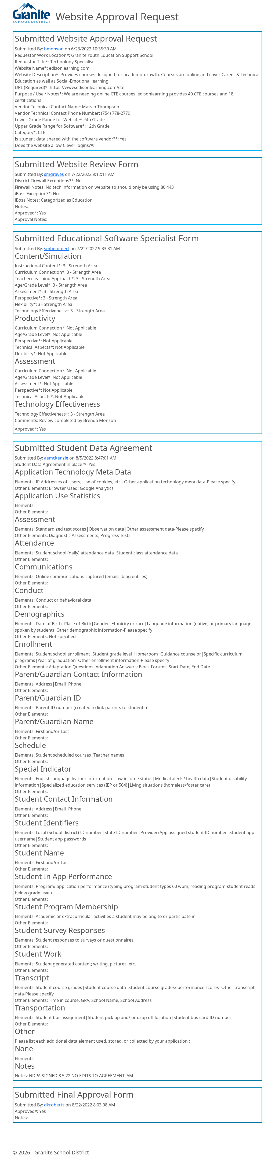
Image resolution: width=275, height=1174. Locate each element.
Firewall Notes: (30, 187)
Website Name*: (31, 68)
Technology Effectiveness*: (42, 311)
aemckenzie (56, 458)
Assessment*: (29, 291)
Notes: (21, 206)
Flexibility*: (26, 304)
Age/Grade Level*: (33, 285)
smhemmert (56, 248)
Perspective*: (28, 298)
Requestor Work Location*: (42, 55)
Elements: (25, 482)
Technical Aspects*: (34, 347)
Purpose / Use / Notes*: (39, 94)
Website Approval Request (117, 17)
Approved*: (26, 213)
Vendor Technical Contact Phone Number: (57, 113)
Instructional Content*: (38, 266)
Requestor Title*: (32, 62)
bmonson (54, 49)
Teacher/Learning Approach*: (45, 279)
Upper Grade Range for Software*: (50, 126)
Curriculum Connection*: (40, 272)
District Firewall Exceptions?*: (45, 181)
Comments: (26, 420)
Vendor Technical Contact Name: (48, 107)
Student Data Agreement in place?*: (51, 464)
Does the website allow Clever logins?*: (54, 145)
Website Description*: (37, 74)
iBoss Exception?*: (33, 194)
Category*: (26, 132)
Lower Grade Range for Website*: (49, 120)
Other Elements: (31, 488)
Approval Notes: (31, 219)
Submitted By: (29, 49)
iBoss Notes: (27, 200)
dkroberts (54, 1105)
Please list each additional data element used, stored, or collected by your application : (102, 1041)
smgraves (54, 174)
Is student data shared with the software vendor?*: (67, 139)
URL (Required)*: (32, 87)
